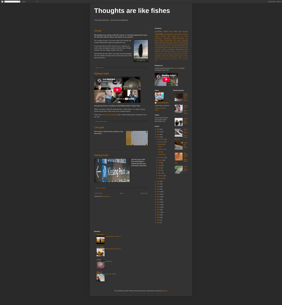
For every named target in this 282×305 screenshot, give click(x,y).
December (161, 139)
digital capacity (169, 58)
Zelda (168, 57)
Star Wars (175, 47)
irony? (180, 47)
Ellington (171, 55)
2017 (158, 194)
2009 (158, 215)
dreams (175, 44)
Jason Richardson (162, 103)
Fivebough (171, 49)
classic (157, 53)
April (159, 170)
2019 (158, 189)
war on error (182, 36)
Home (121, 193)
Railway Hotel (101, 73)
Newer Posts (98, 193)
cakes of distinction (182, 51)
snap (156, 42)
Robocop (170, 44)
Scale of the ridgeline (110, 274)
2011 (158, 209)
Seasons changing (186, 169)
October (160, 144)
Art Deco (157, 46)
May (159, 168)
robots (156, 58)
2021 (158, 184)
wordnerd (164, 49)
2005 (158, 222)
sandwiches (168, 40)
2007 (158, 220)
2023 (158, 137)
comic (160, 53)
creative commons (168, 53)
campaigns (161, 58)
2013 (158, 204)
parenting (166, 38)
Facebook (158, 38)
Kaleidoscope (108, 261)
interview (167, 51)
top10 (159, 49)
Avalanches (158, 57)
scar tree (157, 47)
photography (168, 34)
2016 (158, 197)
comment (159, 34)
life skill (180, 42)
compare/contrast (178, 38)
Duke (167, 55)
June (160, 165)
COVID (164, 57)
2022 (158, 181)
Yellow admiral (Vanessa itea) (113, 248)
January (160, 178)
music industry (182, 40)
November (161, 142)
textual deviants (183, 44)
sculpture (185, 55)
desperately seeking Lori (178, 57)
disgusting (176, 58)
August (160, 160)
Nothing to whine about (186, 121)
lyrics (186, 46)
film (175, 40)
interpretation (184, 53)
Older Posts (144, 193)
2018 (158, 191)
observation (102, 188)
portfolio (101, 121)
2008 (158, 217)
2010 (158, 212)
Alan (174, 53)
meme (171, 42)
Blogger (165, 291)
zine (187, 57)
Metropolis (176, 55)
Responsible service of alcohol (186, 98)
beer (170, 46)
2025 (158, 132)
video (105, 121)
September (161, 157)
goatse (176, 42)
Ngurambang (180, 49)
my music (183, 31)
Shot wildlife (100, 247)
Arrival (97, 30)
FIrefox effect (180, 46)
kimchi (174, 46)
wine (183, 47)
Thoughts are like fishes (132, 10)
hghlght (98, 259)
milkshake (185, 58)
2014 (158, 202)
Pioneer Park (166, 36)
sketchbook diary (164, 42)
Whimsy (99, 272)
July (159, 163)
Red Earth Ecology (166, 47)
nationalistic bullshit (160, 55)
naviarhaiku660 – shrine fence (113, 236)
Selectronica (100, 234)
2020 (158, 186)
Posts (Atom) (106, 196)
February (161, 175)
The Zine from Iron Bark (110, 115)
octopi (160, 44)
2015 (158, 199)
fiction (180, 58)
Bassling (175, 68)
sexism (165, 44)
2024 (158, 134)
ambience (173, 51)
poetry (174, 36)
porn (156, 60)
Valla (181, 55)
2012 (158, 207)
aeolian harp (164, 46)
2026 (158, 129)
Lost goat (99, 127)
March (160, 173)
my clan (101, 67)
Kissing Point (101, 155)
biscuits (178, 53)
